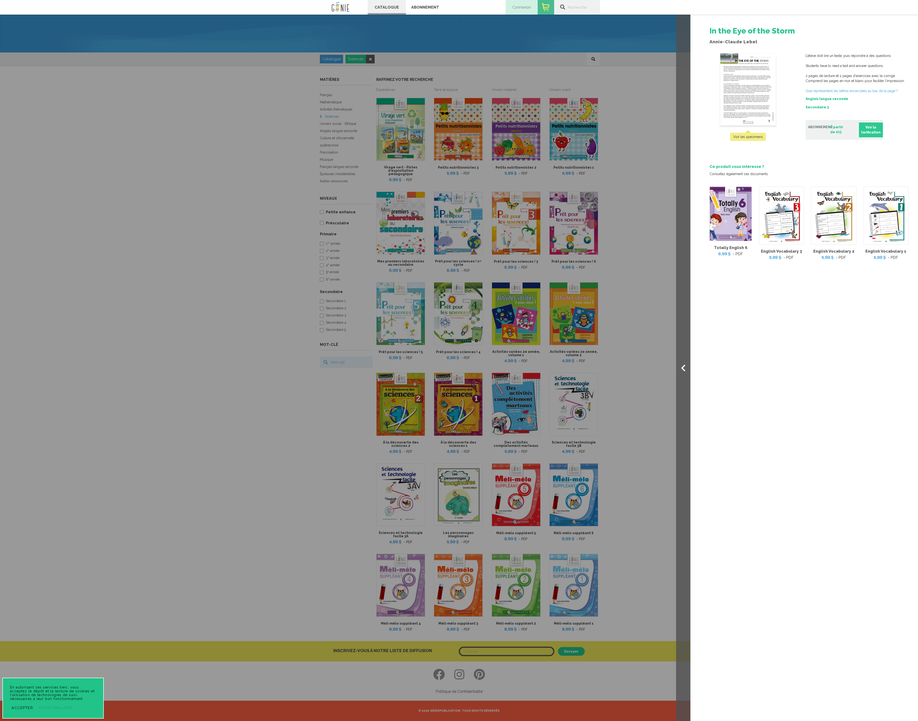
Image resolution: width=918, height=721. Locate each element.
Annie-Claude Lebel (733, 41)
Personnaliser (56, 708)
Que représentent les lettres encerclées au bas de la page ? (852, 91)
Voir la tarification (871, 129)
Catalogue (387, 7)
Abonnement (425, 7)
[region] (804, 144)
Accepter (22, 708)
